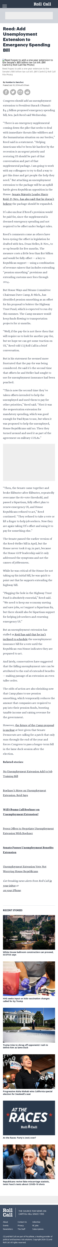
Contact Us (22, 1222)
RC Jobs (35, 1225)
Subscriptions (38, 1229)
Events (5, 1225)
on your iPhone (12, 890)
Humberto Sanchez (15, 82)
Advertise (36, 1222)
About (5, 1222)
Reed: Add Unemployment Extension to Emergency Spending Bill (26, 39)
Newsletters (8, 1229)
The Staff (21, 1229)
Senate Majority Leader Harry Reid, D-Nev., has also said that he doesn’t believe (28, 199)
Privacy (21, 1225)
